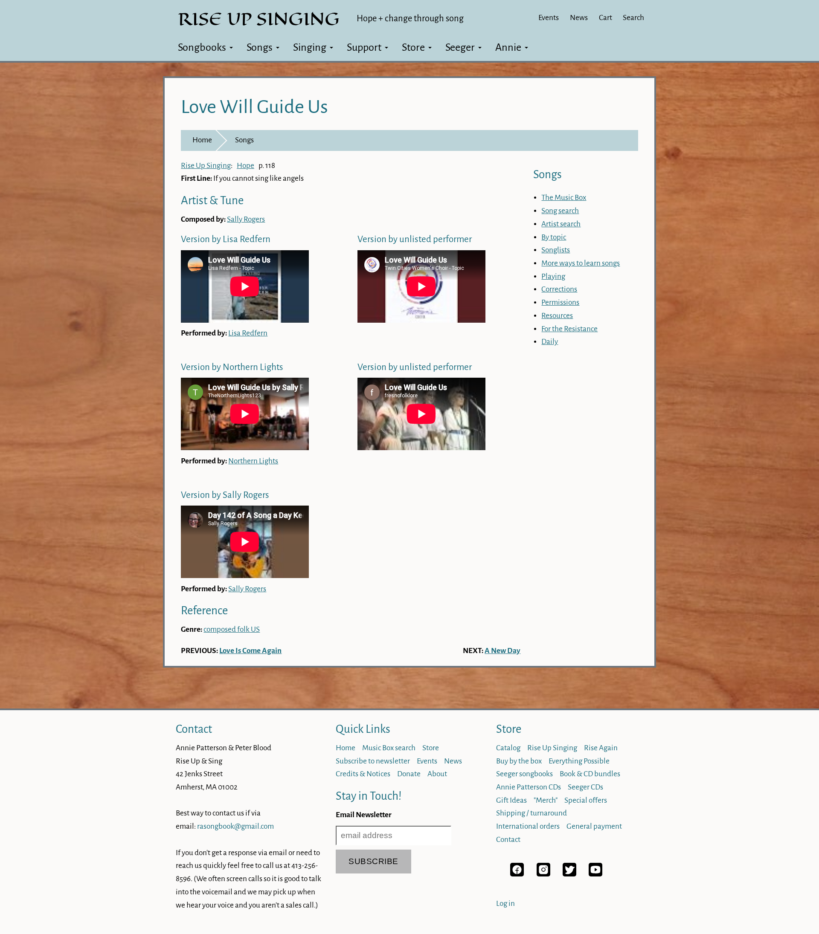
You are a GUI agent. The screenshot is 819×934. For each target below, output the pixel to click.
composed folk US (231, 629)
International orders (528, 826)
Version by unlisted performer (414, 239)
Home (202, 140)
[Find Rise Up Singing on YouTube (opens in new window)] (595, 874)
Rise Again (601, 748)
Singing (309, 47)
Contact (194, 729)
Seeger (460, 47)
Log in (505, 903)
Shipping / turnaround (531, 813)
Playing (553, 276)
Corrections (559, 289)
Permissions (560, 302)
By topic (553, 237)
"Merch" (546, 800)
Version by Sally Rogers (225, 495)
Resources (557, 316)
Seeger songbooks (524, 774)
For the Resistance (569, 329)
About (437, 774)
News (579, 18)
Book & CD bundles (590, 774)
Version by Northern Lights (232, 367)
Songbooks (202, 47)
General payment (594, 826)
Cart (605, 18)
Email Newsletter (364, 815)
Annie (508, 47)
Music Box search (388, 748)
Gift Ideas (511, 800)
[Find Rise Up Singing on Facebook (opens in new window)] (517, 874)
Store (413, 47)
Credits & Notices (363, 774)
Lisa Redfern (247, 333)
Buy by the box (519, 761)
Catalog (508, 748)
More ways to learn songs (580, 263)
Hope (245, 166)
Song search (560, 211)
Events (548, 18)
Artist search (561, 224)
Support (364, 47)
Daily (549, 342)
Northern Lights (253, 461)
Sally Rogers (246, 219)
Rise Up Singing (206, 166)
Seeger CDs (585, 787)
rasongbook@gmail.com (235, 826)
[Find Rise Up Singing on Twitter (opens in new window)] (569, 874)
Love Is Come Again (250, 651)
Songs (260, 47)
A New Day (502, 651)
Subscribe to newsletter (373, 761)
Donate (409, 774)
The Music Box (563, 198)
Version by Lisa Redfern (225, 239)
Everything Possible (579, 761)
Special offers (585, 800)
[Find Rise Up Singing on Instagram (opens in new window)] (543, 874)
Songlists (555, 250)
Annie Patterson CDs (528, 787)
